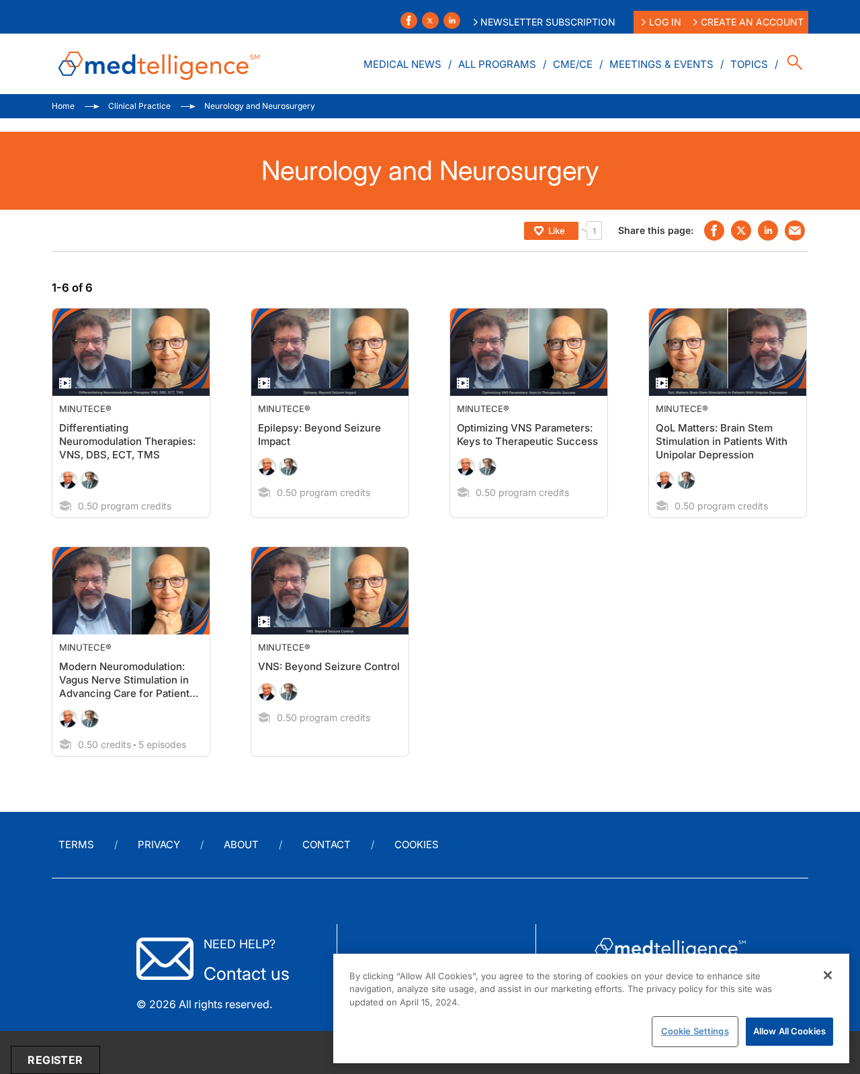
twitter (741, 230)
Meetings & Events (661, 64)
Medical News (402, 64)
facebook (714, 230)
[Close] (828, 975)
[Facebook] (408, 20)
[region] (591, 1008)
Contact (326, 844)
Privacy (159, 844)
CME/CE (573, 64)
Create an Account (752, 22)
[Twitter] (430, 20)
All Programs (497, 64)
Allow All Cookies (789, 1031)
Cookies (416, 844)
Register (55, 1060)
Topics (749, 64)
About (241, 844)
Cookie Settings (695, 1031)
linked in (768, 230)
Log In (665, 22)
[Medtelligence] (159, 64)
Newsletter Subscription (547, 22)
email (795, 230)
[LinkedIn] (451, 20)
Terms (76, 844)
